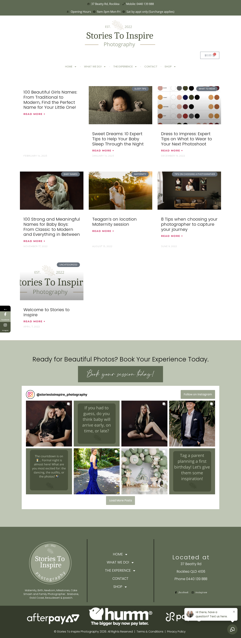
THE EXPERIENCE (123, 66)
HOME (68, 66)
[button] (49, 424)
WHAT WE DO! (93, 66)
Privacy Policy (176, 632)
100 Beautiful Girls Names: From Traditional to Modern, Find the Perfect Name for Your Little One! (50, 99)
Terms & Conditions (150, 632)
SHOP (168, 66)
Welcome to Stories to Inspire (46, 312)
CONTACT (150, 66)
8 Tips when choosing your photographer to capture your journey (189, 224)
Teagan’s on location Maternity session (114, 221)
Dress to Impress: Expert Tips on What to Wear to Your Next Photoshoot (186, 139)
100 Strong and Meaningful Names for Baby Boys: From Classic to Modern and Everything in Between (51, 226)
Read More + (34, 114)
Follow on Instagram (198, 394)
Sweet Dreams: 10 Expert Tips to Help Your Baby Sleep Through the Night (118, 139)
